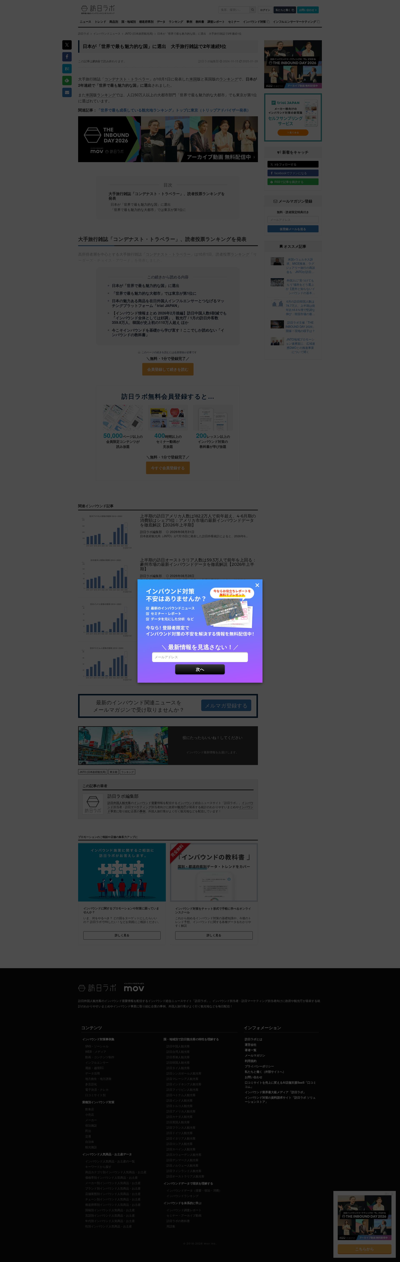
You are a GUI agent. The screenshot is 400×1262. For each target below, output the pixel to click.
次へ (200, 669)
